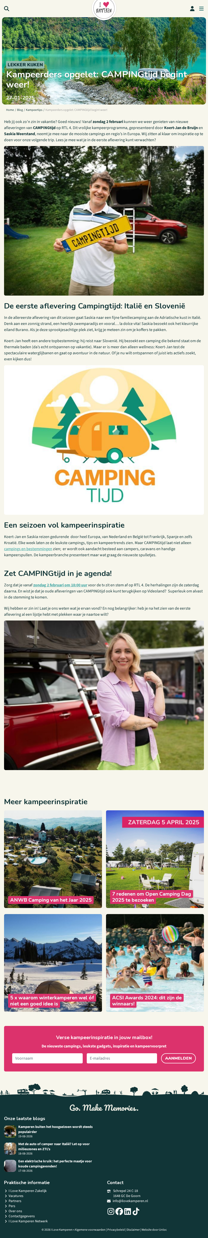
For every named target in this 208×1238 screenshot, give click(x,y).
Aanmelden (178, 1058)
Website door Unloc (154, 1230)
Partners (15, 1201)
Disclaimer (133, 1230)
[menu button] (201, 8)
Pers (12, 1206)
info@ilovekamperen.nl (130, 1201)
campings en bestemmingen (28, 549)
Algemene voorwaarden (90, 1230)
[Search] (6, 8)
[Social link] (111, 1211)
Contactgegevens (22, 1216)
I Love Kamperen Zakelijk (28, 1190)
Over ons (15, 1211)
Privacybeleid (116, 1230)
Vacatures (16, 1196)
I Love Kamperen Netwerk (28, 1221)
